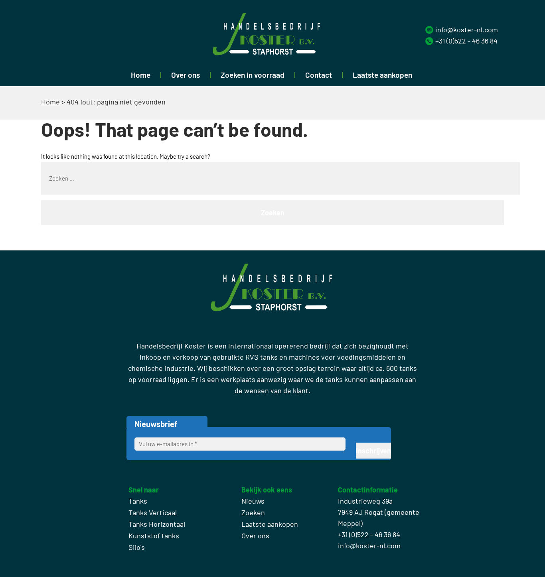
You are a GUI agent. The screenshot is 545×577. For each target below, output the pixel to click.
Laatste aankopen (382, 74)
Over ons (185, 74)
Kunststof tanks (153, 535)
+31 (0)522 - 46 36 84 (466, 40)
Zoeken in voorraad (252, 74)
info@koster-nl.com (466, 29)
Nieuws (253, 500)
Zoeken (253, 512)
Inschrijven (373, 450)
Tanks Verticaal (152, 512)
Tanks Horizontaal (156, 524)
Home (140, 74)
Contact (318, 74)
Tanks (137, 500)
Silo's (136, 547)
